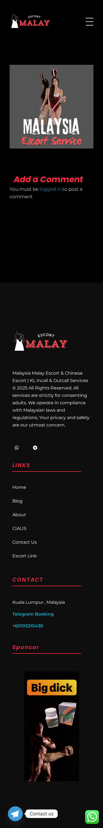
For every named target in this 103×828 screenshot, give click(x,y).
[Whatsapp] (16, 447)
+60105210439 (27, 625)
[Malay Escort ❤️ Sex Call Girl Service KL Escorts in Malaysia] (30, 20)
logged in (51, 189)
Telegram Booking (33, 614)
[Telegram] (35, 447)
